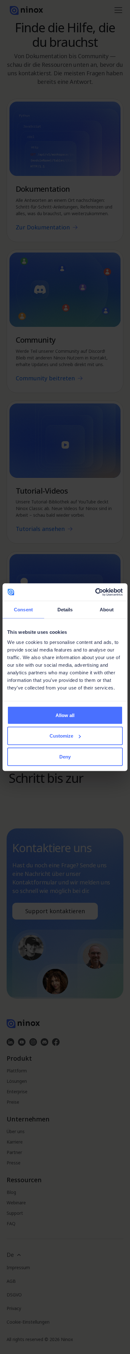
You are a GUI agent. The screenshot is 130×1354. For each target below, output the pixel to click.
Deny (65, 756)
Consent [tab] (23, 609)
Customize (61, 736)
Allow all (65, 715)
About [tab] (107, 609)
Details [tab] (65, 609)
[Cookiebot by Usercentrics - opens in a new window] (95, 592)
